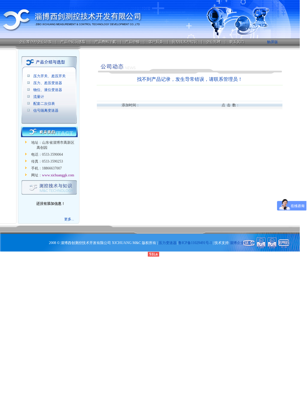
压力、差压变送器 (47, 83)
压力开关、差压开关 (49, 76)
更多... (69, 219)
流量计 (38, 97)
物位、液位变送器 (47, 90)
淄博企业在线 (240, 243)
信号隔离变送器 (45, 110)
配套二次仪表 (44, 104)
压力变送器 (168, 243)
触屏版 (272, 42)
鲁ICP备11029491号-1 (195, 243)
